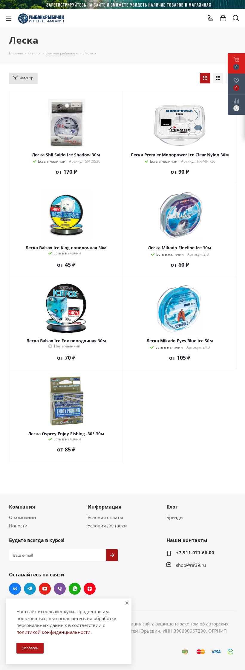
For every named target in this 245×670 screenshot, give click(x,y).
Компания (22, 506)
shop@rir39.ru (191, 565)
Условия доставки (107, 526)
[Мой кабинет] (223, 18)
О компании (22, 517)
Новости (18, 526)
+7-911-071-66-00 (195, 552)
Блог (172, 506)
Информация (104, 506)
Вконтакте (15, 589)
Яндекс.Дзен (90, 589)
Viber (60, 589)
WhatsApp (75, 589)
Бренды (174, 517)
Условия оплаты (105, 517)
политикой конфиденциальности (53, 632)
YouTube (45, 589)
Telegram (30, 589)
